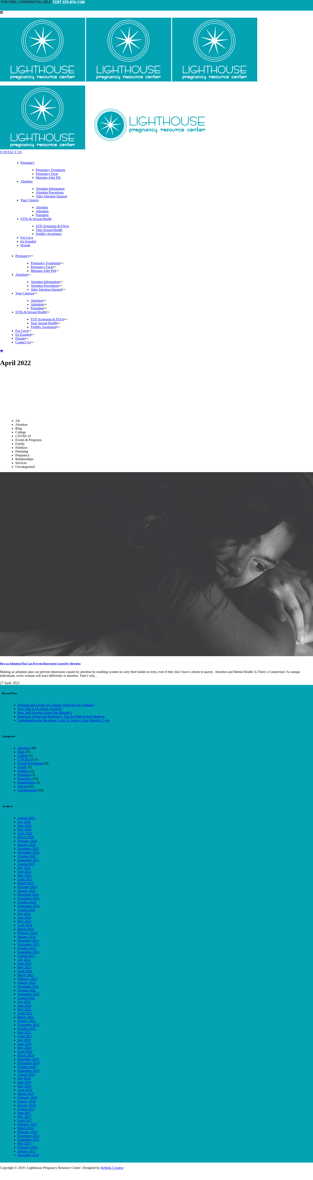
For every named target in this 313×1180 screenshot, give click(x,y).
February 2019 (27, 1097)
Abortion (23, 748)
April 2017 (24, 1120)
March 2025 (25, 883)
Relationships (26, 782)
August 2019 (26, 1074)
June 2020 (24, 1044)
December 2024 (28, 894)
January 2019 (26, 1101)
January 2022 (26, 1021)
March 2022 (25, 1017)
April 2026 (24, 833)
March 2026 (25, 837)
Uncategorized (27, 790)
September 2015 (28, 1139)
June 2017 (24, 1113)
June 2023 (24, 963)
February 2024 (27, 933)
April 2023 (24, 971)
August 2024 (26, 910)
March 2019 (25, 1094)
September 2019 (28, 1071)
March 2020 (25, 1055)
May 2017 (24, 1117)
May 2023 (24, 967)
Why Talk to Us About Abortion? (39, 709)
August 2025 (26, 864)
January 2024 (26, 937)
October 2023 (26, 948)
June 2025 (24, 871)
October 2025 (26, 856)
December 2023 (28, 940)
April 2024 (24, 925)
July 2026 (24, 822)
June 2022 (24, 1005)
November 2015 (28, 1136)
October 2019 (26, 1067)
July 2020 (24, 1040)
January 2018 (26, 1105)
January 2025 (26, 891)
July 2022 (24, 1002)
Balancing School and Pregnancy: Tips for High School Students (61, 716)
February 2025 (27, 887)
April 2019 (24, 1090)
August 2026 (26, 818)
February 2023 (27, 979)
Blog (20, 752)
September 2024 (28, 906)
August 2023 (26, 956)
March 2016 (25, 1128)
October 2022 (26, 990)
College (22, 755)
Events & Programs (30, 763)
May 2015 (24, 1143)
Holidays (23, 771)
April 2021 (24, 1036)
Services (23, 786)
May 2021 (24, 1032)
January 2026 (26, 845)
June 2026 (24, 825)
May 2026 (24, 829)
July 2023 (24, 959)
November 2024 (28, 898)
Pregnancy (24, 778)
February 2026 (27, 841)
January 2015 (26, 1151)
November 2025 (28, 852)
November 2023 (28, 944)
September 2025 (28, 860)
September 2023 (28, 952)
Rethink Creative (112, 1168)
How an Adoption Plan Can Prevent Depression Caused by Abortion (40, 663)
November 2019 (28, 1063)
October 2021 (26, 1028)
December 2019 (28, 1059)
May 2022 (24, 1009)
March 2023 (25, 975)
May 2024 (24, 921)
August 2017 (26, 1109)
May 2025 (24, 875)
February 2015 (27, 1147)
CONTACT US (11, 152)
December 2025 (28, 848)
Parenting (23, 775)
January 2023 (26, 982)
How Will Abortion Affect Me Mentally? (44, 712)
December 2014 (28, 1155)
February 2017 (27, 1124)
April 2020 (24, 1051)
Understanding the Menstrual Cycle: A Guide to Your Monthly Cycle (63, 720)
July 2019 (24, 1078)
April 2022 (24, 1013)
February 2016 (27, 1132)
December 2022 (28, 986)
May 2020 (24, 1048)
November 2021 (28, 1025)
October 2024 (26, 902)
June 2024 (24, 917)
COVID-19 (25, 759)
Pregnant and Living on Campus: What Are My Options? (55, 705)
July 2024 (24, 914)
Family (22, 767)
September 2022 (28, 994)
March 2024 (25, 929)
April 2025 (24, 879)
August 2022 (26, 998)
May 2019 (24, 1086)
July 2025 (24, 868)
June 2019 (24, 1082)
